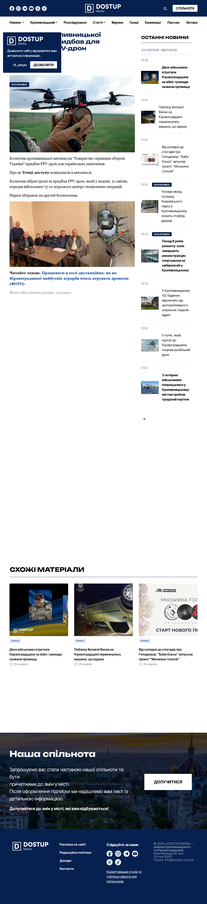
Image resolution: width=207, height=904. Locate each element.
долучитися (168, 782)
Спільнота (185, 8)
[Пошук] (165, 8)
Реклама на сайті (73, 844)
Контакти (67, 869)
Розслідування (75, 22)
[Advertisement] (166, 491)
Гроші (134, 22)
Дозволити (44, 65)
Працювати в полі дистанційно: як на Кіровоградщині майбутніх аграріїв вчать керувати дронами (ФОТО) (69, 278)
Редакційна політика (75, 852)
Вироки (117, 22)
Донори (65, 861)
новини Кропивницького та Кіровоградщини (172, 848)
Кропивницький (42, 22)
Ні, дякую (20, 65)
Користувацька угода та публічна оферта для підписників (124, 876)
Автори (191, 22)
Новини (15, 22)
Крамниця (153, 22)
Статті (98, 22)
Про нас (173, 22)
